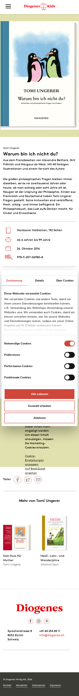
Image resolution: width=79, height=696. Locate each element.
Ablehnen (39, 417)
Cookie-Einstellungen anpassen (34, 460)
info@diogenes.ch (51, 635)
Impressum (55, 685)
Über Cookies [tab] (65, 280)
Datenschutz (38, 685)
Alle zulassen (39, 394)
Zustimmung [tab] (14, 280)
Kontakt (7, 685)
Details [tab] (39, 280)
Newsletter (22, 685)
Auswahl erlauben (39, 405)
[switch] (69, 355)
